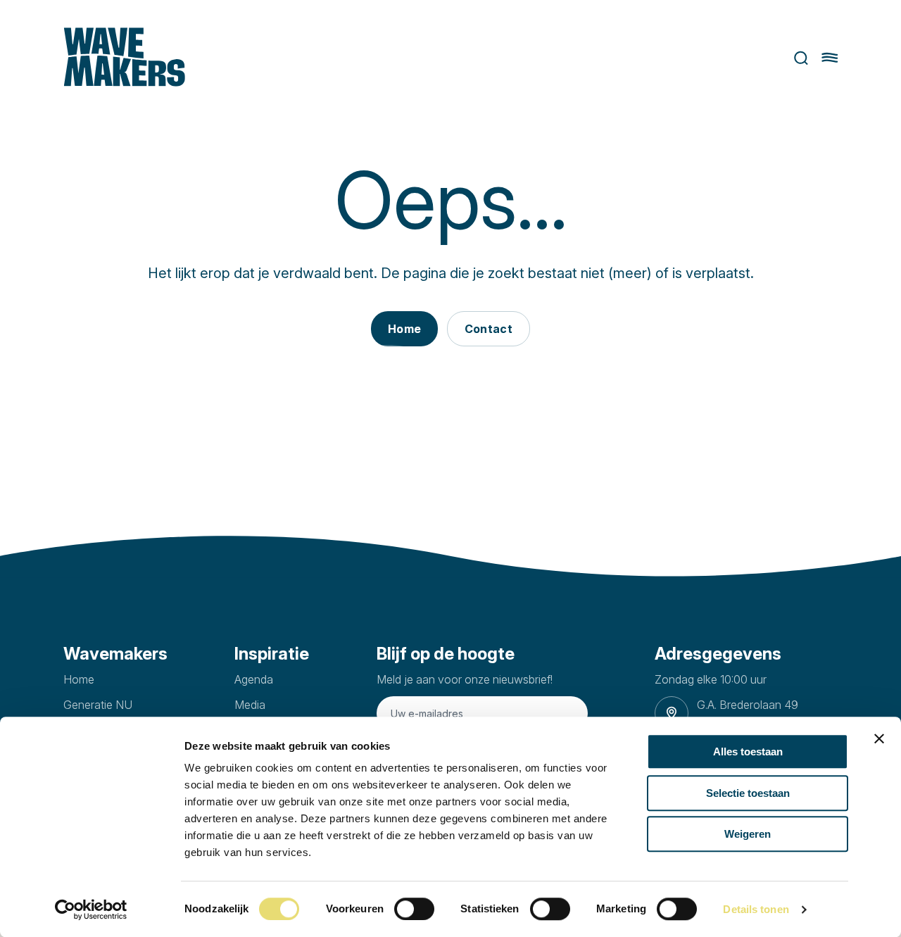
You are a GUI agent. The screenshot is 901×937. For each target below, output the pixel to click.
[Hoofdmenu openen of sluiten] (829, 57)
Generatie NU (97, 705)
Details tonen (755, 909)
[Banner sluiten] (879, 738)
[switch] (414, 909)
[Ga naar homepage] (124, 58)
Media (249, 705)
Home (78, 679)
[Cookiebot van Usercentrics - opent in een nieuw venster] (91, 909)
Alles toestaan (748, 751)
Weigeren (747, 834)
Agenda (253, 679)
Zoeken (795, 58)
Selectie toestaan (748, 793)
